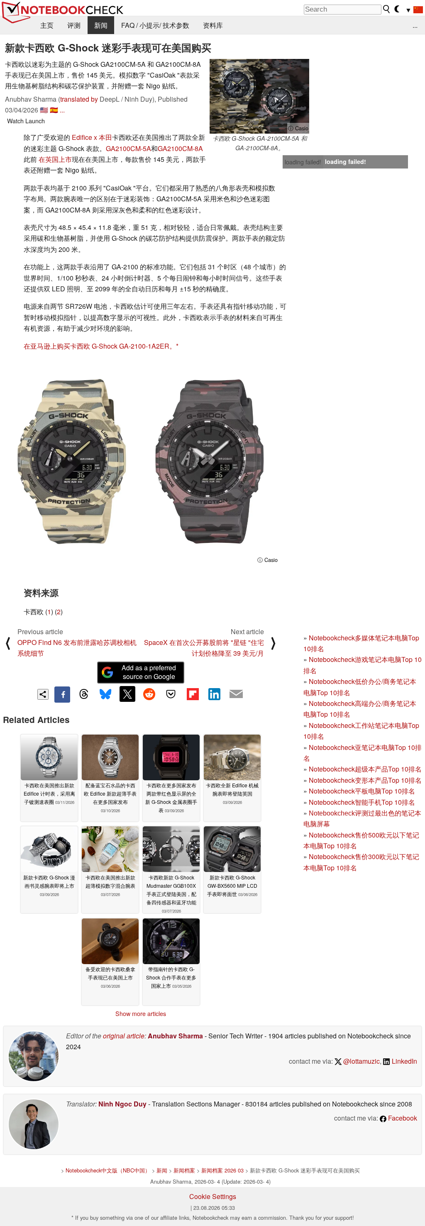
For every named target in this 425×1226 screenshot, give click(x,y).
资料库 (213, 25)
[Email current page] (236, 694)
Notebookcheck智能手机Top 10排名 (362, 802)
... (415, 25)
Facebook (401, 1118)
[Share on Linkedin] (214, 694)
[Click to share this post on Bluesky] (105, 694)
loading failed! (303, 162)
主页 (47, 25)
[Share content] (43, 694)
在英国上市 (55, 159)
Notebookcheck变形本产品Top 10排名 (365, 780)
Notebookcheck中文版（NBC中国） (108, 1170)
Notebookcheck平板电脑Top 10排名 (362, 791)
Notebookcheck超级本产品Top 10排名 (365, 769)
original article (123, 1035)
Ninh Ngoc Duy (122, 1104)
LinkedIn (403, 1061)
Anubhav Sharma (175, 1035)
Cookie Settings (212, 1196)
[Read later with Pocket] (171, 694)
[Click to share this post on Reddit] (149, 694)
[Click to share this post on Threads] (84, 694)
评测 (74, 25)
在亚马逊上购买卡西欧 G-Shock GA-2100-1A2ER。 (100, 346)
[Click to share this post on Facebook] (62, 694)
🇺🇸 (44, 110)
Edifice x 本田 (92, 137)
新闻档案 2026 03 (222, 1170)
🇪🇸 (54, 110)
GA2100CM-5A (128, 148)
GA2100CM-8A (180, 148)
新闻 (100, 25)
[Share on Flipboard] (192, 694)
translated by (79, 99)
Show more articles (140, 1013)
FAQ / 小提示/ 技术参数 (155, 25)
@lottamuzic (361, 1061)
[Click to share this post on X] (127, 694)
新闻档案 (184, 1170)
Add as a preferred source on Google (149, 672)
